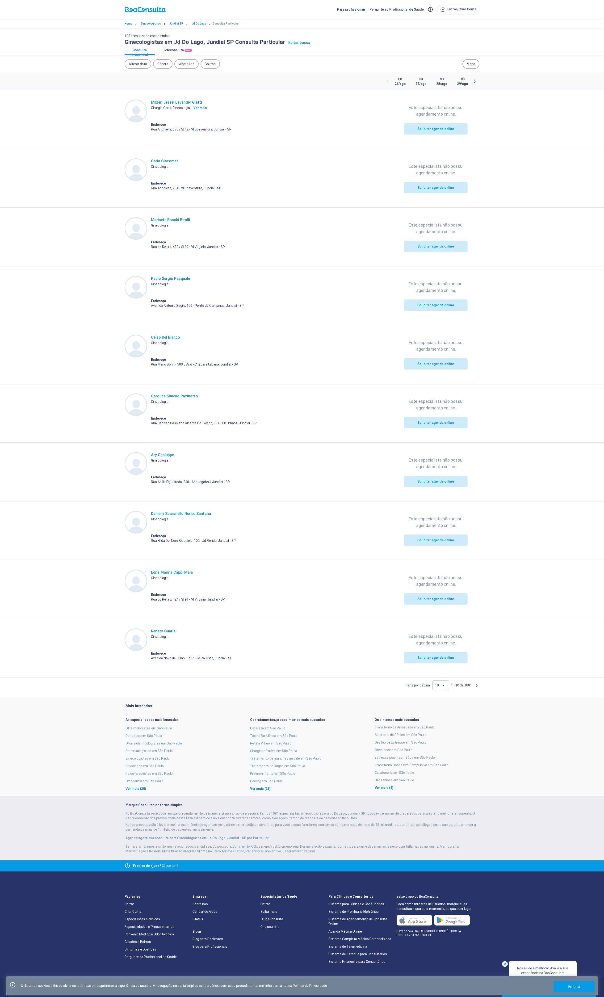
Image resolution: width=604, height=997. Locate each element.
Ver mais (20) (136, 789)
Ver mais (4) (384, 788)
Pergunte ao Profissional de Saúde (396, 9)
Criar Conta (133, 911)
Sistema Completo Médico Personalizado (359, 939)
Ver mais (200, 108)
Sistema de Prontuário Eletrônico (353, 911)
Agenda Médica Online (345, 931)
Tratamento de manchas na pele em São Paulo (285, 758)
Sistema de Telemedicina (347, 946)
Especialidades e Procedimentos (149, 927)
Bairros (210, 64)
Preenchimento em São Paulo (272, 773)
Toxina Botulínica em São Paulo (274, 736)
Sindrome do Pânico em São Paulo (400, 735)
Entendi (574, 987)
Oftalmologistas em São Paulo (149, 728)
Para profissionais (351, 9)
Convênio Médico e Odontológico (149, 934)
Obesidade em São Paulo (393, 750)
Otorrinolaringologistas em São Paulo (154, 743)
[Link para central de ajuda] (127, 866)
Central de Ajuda (205, 911)
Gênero (162, 64)
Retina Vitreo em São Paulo (270, 743)
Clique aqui (155, 866)
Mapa (471, 64)
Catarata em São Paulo (267, 728)
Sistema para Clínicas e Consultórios (356, 904)
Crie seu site (269, 927)
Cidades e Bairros (138, 942)
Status (198, 919)
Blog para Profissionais (210, 946)
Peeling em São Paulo (266, 781)
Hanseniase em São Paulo (394, 780)
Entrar (129, 904)
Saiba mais (268, 911)
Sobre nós (200, 904)
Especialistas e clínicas (142, 919)
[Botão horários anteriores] (388, 81)
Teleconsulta (177, 50)
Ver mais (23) (260, 789)
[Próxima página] (476, 685)
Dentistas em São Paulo (144, 736)
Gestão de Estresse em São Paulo (400, 742)
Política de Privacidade (310, 986)
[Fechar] (505, 964)
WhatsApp (186, 64)
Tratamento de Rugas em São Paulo (277, 766)
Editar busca (299, 42)
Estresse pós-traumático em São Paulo (405, 757)
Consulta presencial (140, 51)
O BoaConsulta (271, 919)
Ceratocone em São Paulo (394, 772)
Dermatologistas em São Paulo (149, 751)
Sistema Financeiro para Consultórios (356, 961)
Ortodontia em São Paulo (145, 781)
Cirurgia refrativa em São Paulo (273, 751)
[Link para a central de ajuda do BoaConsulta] (430, 9)
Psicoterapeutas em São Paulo (149, 773)
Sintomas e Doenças (140, 949)
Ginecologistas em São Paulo (148, 758)
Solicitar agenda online (435, 129)
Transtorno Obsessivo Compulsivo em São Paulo (412, 765)
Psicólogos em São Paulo (145, 766)
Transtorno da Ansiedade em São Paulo (405, 727)
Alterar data (138, 64)
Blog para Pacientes (208, 939)
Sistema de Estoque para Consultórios (357, 954)
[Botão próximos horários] (474, 81)
